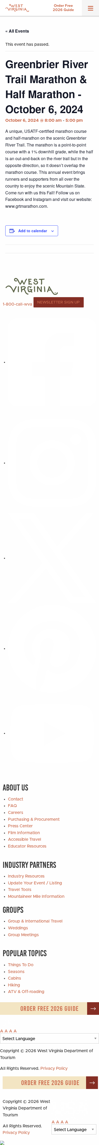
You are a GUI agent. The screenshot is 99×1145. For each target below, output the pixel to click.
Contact (15, 799)
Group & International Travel (35, 921)
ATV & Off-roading (26, 992)
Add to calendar (32, 230)
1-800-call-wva (17, 304)
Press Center (20, 826)
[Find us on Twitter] (52, 558)
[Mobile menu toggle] (90, 10)
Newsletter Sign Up (58, 302)
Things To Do (21, 965)
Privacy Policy (54, 1068)
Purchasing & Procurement (34, 819)
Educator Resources (27, 846)
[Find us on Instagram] (52, 463)
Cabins (14, 978)
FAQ (12, 806)
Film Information (24, 833)
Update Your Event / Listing (35, 883)
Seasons (16, 972)
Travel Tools (19, 890)
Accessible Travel (24, 839)
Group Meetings (23, 935)
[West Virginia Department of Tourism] (17, 8)
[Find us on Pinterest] (52, 648)
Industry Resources (26, 876)
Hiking (14, 985)
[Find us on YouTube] (52, 733)
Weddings (18, 928)
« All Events (17, 31)
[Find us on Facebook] (52, 362)
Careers (15, 812)
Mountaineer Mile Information (36, 896)
